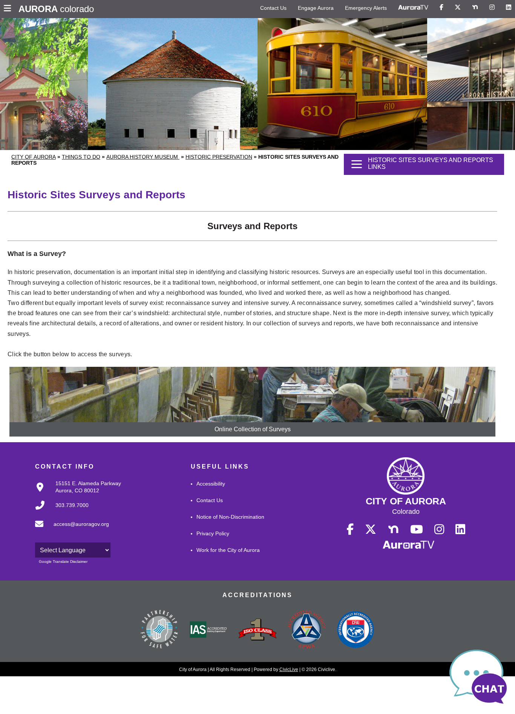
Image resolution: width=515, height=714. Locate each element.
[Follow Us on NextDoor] (475, 7)
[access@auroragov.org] (70, 530)
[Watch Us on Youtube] (416, 529)
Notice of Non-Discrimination (230, 517)
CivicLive (288, 669)
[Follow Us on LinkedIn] (508, 7)
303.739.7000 (72, 505)
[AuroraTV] (413, 8)
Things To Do (81, 157)
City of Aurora (33, 157)
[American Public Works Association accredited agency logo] (306, 630)
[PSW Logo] (159, 630)
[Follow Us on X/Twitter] (458, 7)
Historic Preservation (218, 157)
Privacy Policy (212, 533)
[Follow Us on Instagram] (492, 7)
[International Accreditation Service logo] (208, 630)
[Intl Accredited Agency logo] (355, 630)
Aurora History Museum (142, 157)
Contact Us (273, 8)
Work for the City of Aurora (228, 550)
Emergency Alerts (366, 8)
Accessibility (210, 484)
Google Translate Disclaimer (63, 561)
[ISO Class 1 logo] (257, 630)
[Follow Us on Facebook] (441, 7)
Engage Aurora (316, 8)
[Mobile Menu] (9, 9)
